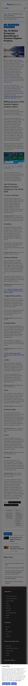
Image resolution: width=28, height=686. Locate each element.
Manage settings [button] (6, 683)
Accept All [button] (14, 683)
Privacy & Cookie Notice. (16, 680)
